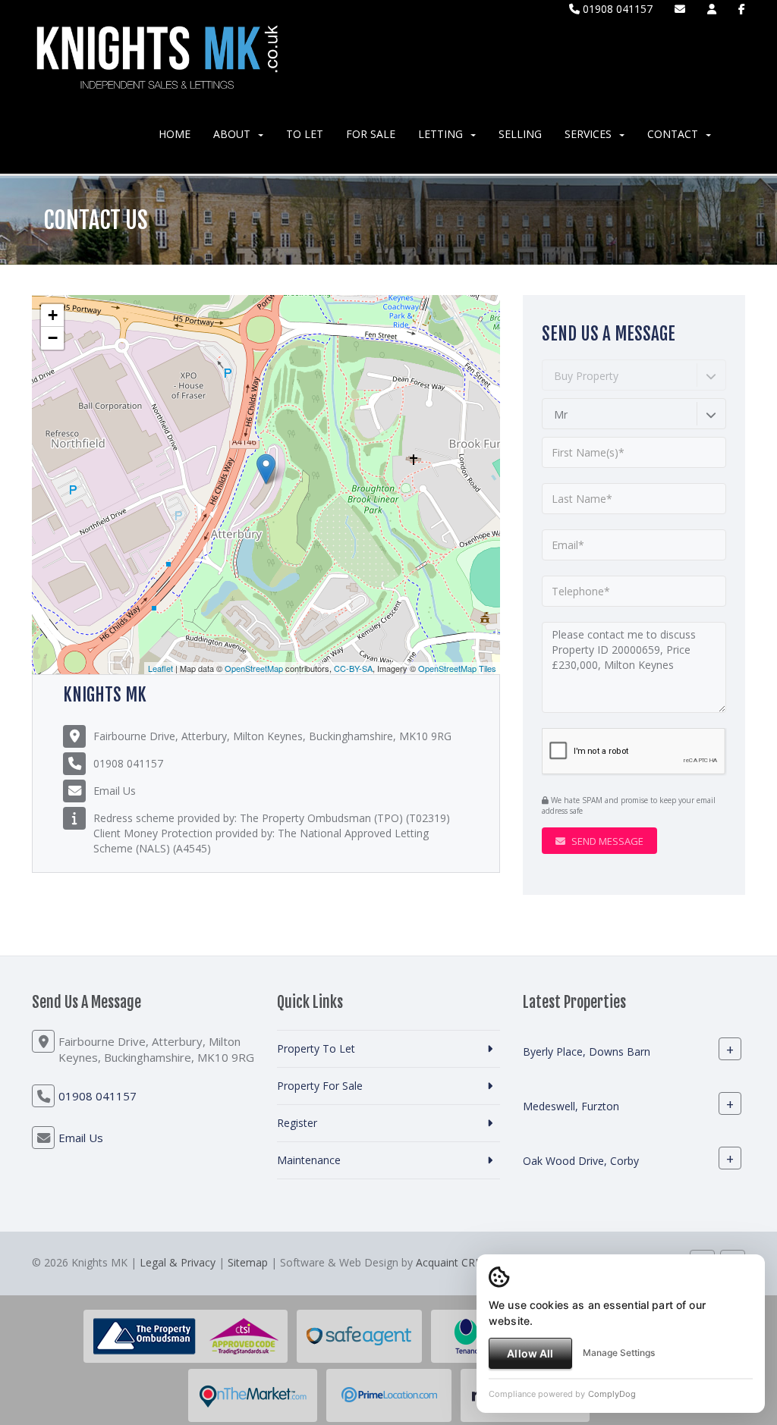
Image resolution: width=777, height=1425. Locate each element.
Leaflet (160, 668)
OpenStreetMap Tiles (457, 668)
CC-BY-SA (353, 668)
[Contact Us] (711, 9)
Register (297, 1123)
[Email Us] (680, 9)
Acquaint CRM (450, 1262)
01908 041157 (616, 9)
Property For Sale (320, 1085)
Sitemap (248, 1262)
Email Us (114, 790)
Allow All (530, 1353)
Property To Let (316, 1048)
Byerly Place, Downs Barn (586, 1051)
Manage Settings (619, 1352)
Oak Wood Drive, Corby (581, 1160)
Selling (520, 134)
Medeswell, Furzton (571, 1106)
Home (174, 134)
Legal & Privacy (177, 1262)
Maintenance (309, 1160)
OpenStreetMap (254, 668)
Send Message (606, 841)
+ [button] (53, 315)
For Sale (370, 134)
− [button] (53, 337)
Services (588, 134)
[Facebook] (741, 9)
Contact (672, 134)
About (231, 134)
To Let (304, 134)
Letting (440, 134)
